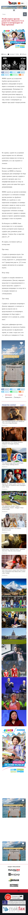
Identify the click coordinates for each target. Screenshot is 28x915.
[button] (14, 10)
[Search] (25, 14)
